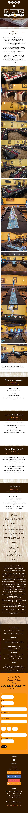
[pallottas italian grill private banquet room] (14, 75)
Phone (3, 706)
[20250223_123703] (14, 314)
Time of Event (5, 724)
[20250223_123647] (14, 288)
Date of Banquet (5, 712)
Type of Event (5, 718)
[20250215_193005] (14, 188)
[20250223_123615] (14, 241)
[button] (9, 2)
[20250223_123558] (14, 353)
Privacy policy (14, 767)
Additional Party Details (7, 738)
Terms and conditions (14, 769)
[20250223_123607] (14, 215)
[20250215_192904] (14, 149)
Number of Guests (6, 732)
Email (3, 700)
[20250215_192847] (14, 130)
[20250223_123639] (14, 261)
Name (3, 694)
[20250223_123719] (14, 333)
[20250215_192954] (14, 168)
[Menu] (14, 6)
